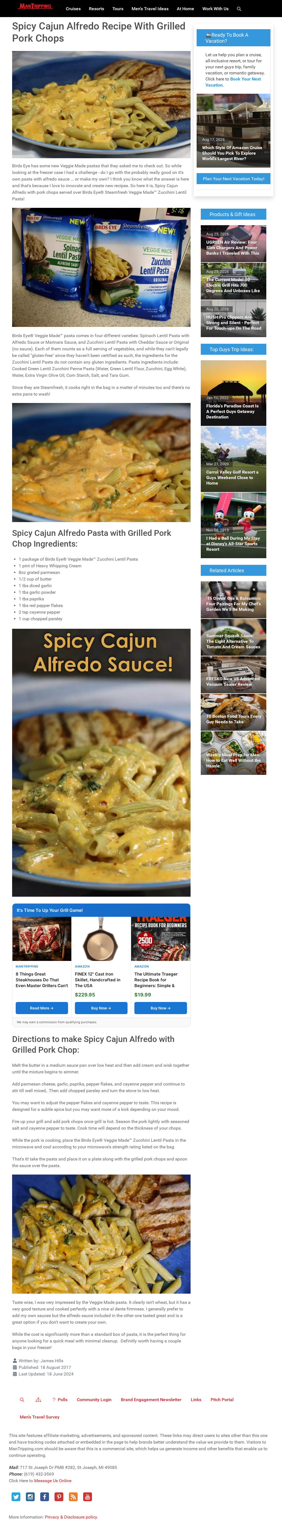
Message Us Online (52, 1480)
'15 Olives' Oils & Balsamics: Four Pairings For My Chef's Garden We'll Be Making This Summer (233, 591)
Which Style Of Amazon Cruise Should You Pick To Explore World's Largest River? (231, 103)
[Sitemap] (39, 1399)
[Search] (240, 8)
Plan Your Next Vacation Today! (233, 178)
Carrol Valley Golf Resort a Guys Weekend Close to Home (232, 433)
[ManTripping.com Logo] (35, 6)
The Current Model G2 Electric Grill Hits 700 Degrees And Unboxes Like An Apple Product (231, 272)
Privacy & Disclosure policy (71, 1517)
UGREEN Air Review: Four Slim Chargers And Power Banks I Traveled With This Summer (230, 235)
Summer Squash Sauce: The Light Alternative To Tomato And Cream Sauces (232, 628)
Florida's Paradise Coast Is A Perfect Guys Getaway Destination (228, 370)
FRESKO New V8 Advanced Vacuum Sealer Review (227, 663)
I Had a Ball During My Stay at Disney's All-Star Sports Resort (230, 499)
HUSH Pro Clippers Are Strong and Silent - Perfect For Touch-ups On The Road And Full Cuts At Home (233, 313)
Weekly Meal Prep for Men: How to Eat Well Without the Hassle (231, 738)
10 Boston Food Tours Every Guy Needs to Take (232, 700)
